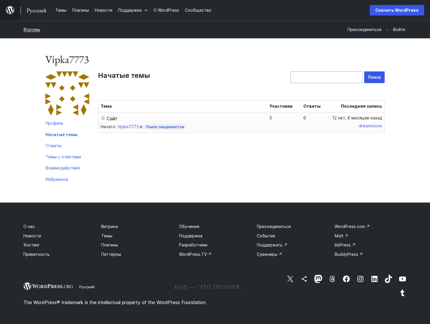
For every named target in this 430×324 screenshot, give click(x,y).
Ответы (53, 145)
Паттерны (111, 254)
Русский (86, 286)
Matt (341, 235)
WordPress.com (352, 226)
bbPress (345, 244)
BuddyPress (349, 254)
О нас (29, 226)
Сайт (112, 118)
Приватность (36, 254)
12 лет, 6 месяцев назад (357, 117)
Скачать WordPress (397, 10)
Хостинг (31, 244)
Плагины (109, 244)
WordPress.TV (195, 254)
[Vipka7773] (67, 94)
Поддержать (272, 244)
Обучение (189, 226)
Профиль (54, 123)
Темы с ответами (63, 156)
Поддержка (190, 235)
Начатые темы (62, 134)
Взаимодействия (63, 167)
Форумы (31, 29)
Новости (32, 235)
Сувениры (269, 254)
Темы (106, 235)
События (266, 235)
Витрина (109, 226)
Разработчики (193, 244)
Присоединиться (274, 226)
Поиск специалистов (165, 127)
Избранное (57, 179)
